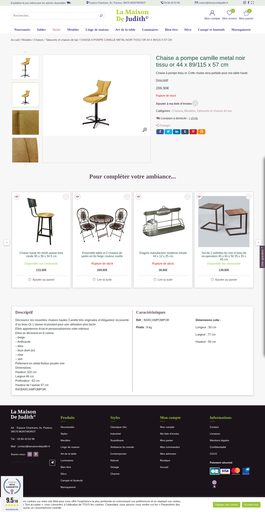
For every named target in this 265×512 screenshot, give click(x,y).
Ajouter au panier (43, 279)
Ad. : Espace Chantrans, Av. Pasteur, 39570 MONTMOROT (32, 429)
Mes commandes (170, 447)
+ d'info (193, 118)
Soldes (41, 29)
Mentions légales (219, 440)
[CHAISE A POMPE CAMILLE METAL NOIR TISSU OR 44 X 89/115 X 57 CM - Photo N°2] (144, 130)
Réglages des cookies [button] (226, 504)
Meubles (73, 29)
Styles (56, 29)
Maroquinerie (241, 29)
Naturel (114, 460)
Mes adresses (168, 453)
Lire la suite (104, 279)
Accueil (15, 39)
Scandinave (117, 440)
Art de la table (125, 29)
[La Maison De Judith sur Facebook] (249, 2)
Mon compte (167, 427)
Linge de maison (97, 29)
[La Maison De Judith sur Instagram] (245, 2)
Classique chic (118, 427)
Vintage (114, 467)
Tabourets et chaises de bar (62, 39)
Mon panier (166, 440)
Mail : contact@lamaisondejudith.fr (30, 446)
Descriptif (162, 80)
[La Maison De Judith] (132, 15)
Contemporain (118, 453)
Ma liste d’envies (169, 433)
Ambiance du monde (122, 447)
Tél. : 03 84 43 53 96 (23, 438)
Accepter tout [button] (251, 504)
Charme (115, 473)
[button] (25, 67)
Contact (214, 427)
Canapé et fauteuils (211, 29)
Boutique (165, 460)
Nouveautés (22, 29)
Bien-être (171, 29)
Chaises (39, 39)
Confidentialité (218, 447)
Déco (187, 29)
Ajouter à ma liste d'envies (174, 103)
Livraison (215, 433)
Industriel (115, 433)
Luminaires (150, 29)
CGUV (213, 453)
